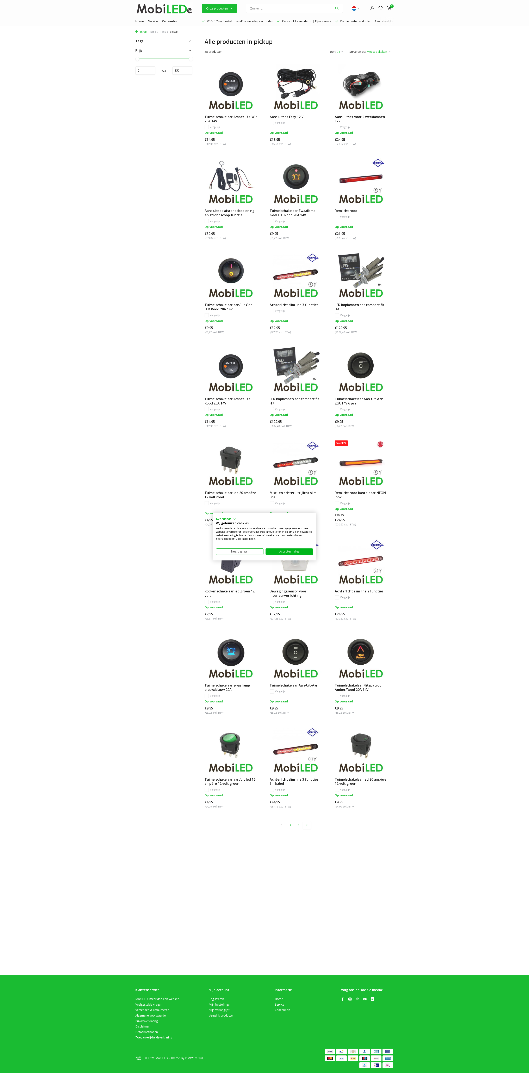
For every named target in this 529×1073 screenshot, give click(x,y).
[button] (226, 519)
